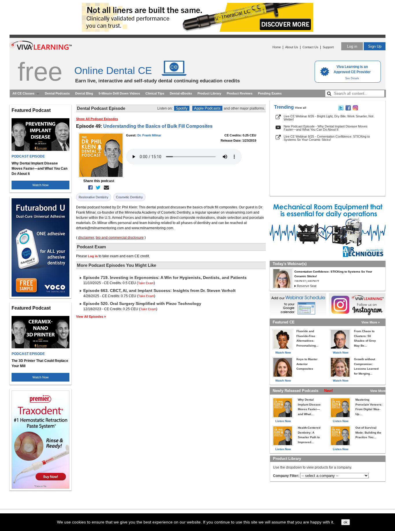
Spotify (182, 108)
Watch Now (40, 185)
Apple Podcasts (207, 108)
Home (276, 47)
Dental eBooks (181, 93)
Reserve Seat (306, 286)
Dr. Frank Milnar (149, 135)
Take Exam (146, 283)
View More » (370, 322)
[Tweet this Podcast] (97, 187)
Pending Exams (270, 93)
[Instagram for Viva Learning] (357, 304)
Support (328, 47)
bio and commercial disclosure (120, 238)
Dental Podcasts (57, 93)
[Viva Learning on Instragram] (355, 109)
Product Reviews (239, 93)
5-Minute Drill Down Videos (119, 93)
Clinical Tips (154, 93)
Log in (352, 46)
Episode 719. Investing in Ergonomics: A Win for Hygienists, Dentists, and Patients (165, 277)
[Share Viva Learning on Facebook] (348, 109)
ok (346, 522)
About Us (291, 47)
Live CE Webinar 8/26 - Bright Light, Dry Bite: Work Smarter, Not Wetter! (328, 117)
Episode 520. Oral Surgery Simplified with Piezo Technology (142, 303)
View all (300, 107)
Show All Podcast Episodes (97, 119)
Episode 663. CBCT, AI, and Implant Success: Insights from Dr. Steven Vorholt (159, 290)
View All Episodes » (91, 316)
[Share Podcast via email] (105, 187)
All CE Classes (23, 93)
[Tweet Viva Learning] (341, 109)
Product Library (209, 93)
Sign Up (374, 46)
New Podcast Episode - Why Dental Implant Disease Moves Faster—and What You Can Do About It (326, 128)
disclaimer (86, 238)
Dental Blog (84, 93)
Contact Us (310, 47)
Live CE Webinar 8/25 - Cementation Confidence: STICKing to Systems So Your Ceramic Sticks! (327, 138)
